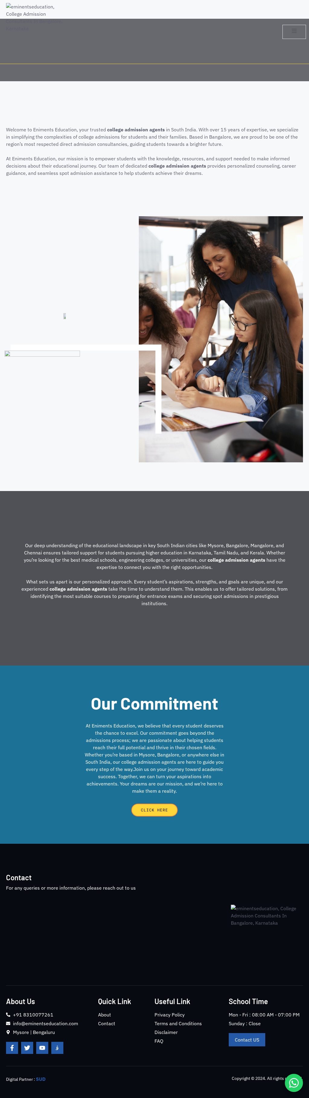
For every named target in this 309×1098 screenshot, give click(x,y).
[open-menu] (294, 32)
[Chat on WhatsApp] (294, 1083)
